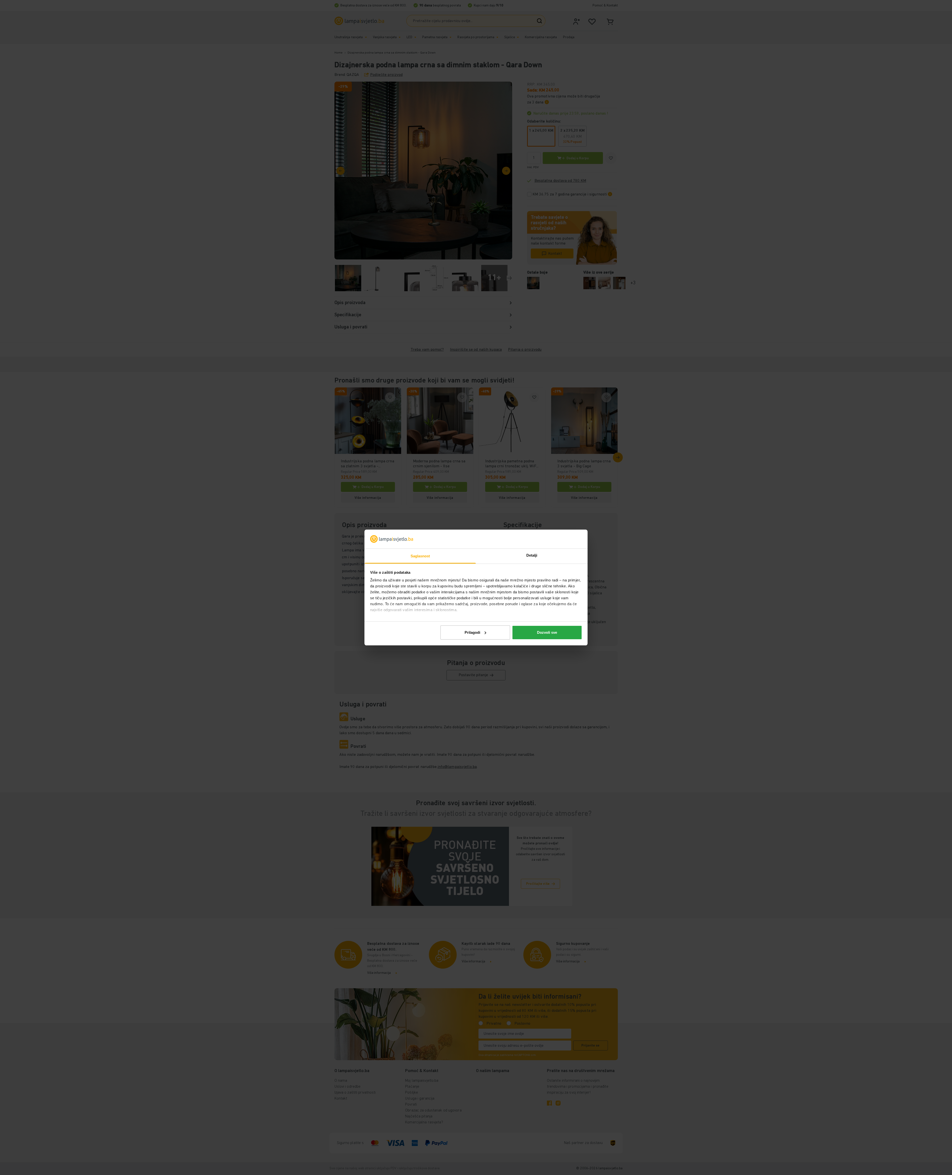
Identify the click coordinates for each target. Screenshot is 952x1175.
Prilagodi (472, 632)
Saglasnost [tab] (420, 556)
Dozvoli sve (547, 632)
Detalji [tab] (531, 555)
